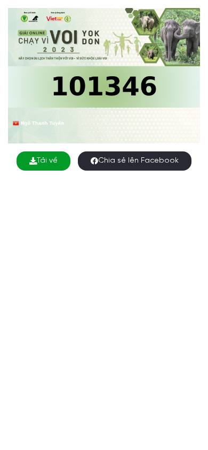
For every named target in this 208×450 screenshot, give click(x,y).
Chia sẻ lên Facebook (138, 161)
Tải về (47, 161)
